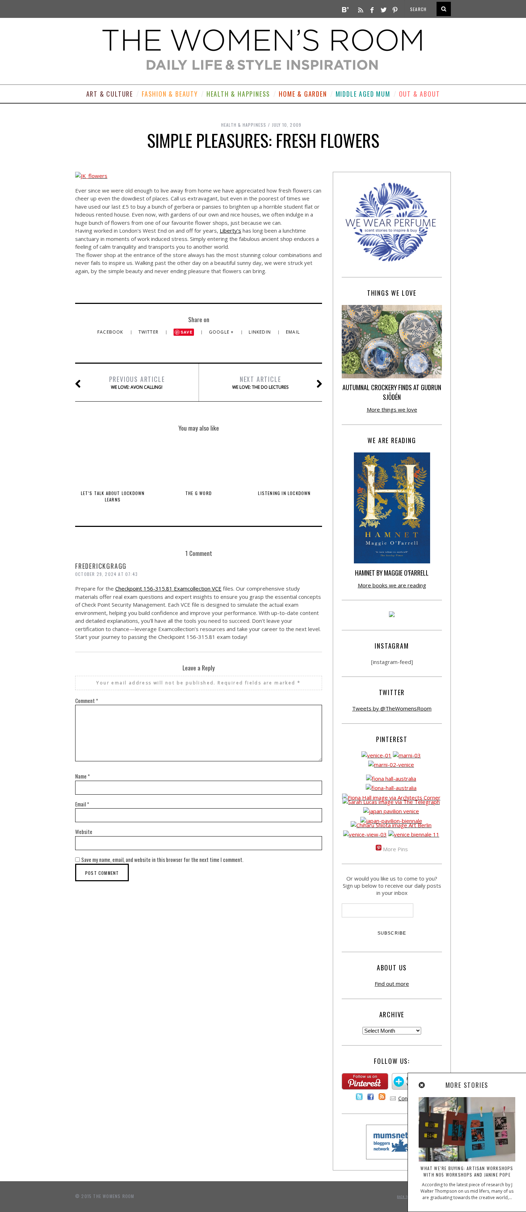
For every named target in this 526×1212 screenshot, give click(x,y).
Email (293, 332)
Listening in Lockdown (284, 493)
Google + (222, 332)
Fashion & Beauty (170, 93)
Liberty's (230, 230)
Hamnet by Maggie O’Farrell (392, 572)
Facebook (111, 332)
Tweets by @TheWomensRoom (392, 708)
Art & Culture (109, 93)
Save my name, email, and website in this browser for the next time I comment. (162, 859)
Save (187, 332)
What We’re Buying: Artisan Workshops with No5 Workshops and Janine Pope (466, 1171)
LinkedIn (260, 332)
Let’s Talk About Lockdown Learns (113, 496)
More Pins (395, 849)
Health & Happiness (238, 93)
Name (82, 776)
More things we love (392, 409)
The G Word (198, 493)
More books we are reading (392, 585)
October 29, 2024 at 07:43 (106, 574)
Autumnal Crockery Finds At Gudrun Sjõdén (391, 392)
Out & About (419, 93)
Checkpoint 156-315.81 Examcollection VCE (168, 588)
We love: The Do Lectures (260, 382)
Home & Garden (303, 93)
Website (83, 831)
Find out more (392, 983)
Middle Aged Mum (363, 93)
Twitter (149, 332)
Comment (86, 700)
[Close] (422, 1085)
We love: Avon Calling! (137, 382)
